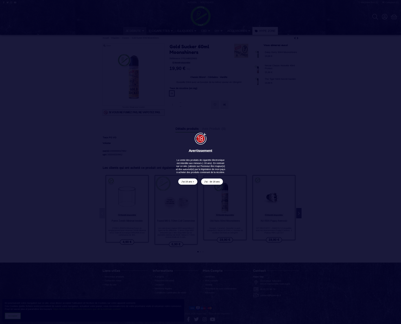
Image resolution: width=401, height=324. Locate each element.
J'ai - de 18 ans (212, 181)
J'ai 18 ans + (187, 181)
